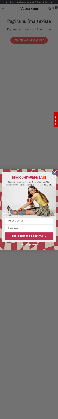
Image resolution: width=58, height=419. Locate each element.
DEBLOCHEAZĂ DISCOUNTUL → (29, 236)
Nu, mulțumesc (29, 244)
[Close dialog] (54, 172)
